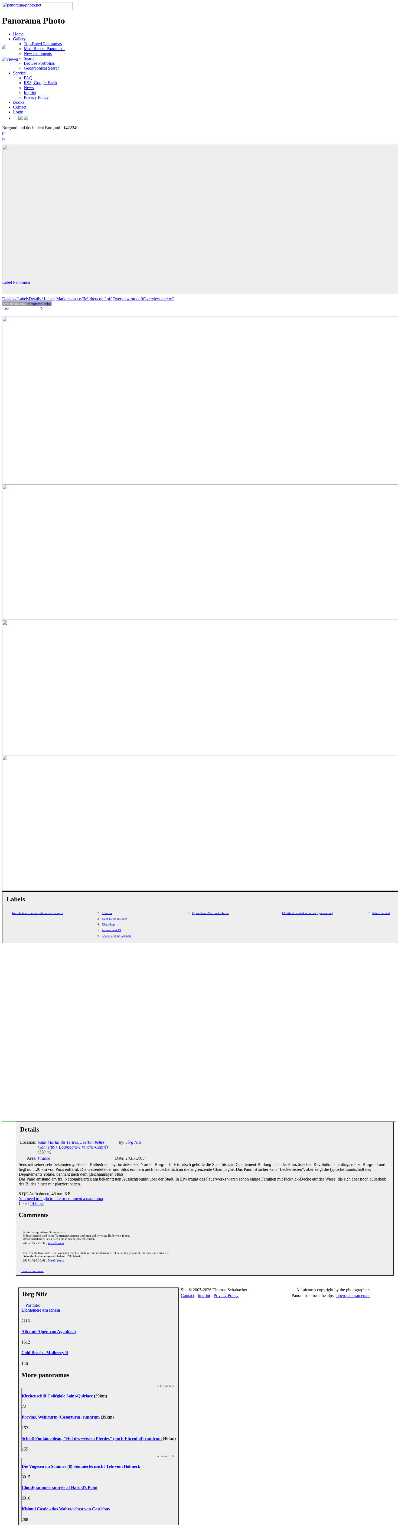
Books (18, 102)
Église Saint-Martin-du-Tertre (210, 913)
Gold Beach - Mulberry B (44, 1352)
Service (19, 73)
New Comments (38, 53)
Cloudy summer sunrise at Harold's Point (59, 1487)
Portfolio (32, 1305)
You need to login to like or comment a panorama (61, 1198)
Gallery (19, 39)
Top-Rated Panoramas (43, 43)
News (29, 87)
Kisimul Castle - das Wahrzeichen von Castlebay (66, 1509)
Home (18, 34)
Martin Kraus (56, 1260)
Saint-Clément (381, 913)
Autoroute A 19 (111, 930)
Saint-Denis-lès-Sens (114, 918)
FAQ (28, 78)
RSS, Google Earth (40, 82)
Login (18, 112)
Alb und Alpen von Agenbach (48, 1331)
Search (29, 58)
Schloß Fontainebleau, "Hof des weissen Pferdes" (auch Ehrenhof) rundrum (92, 1438)
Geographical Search (42, 68)
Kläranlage (108, 924)
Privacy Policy (36, 97)
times (37, 1203)
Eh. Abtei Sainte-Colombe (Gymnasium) (307, 913)
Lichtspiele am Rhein (40, 1310)
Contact (19, 107)
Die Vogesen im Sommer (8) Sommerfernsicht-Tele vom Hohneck (81, 1466)
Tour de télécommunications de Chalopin (37, 913)
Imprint (30, 92)
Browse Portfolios (39, 63)
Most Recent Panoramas (44, 48)
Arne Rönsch (56, 1243)
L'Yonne (107, 913)
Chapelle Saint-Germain (117, 935)
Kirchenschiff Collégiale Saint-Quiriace (57, 1396)
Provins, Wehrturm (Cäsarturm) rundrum (61, 1417)
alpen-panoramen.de (353, 1295)
